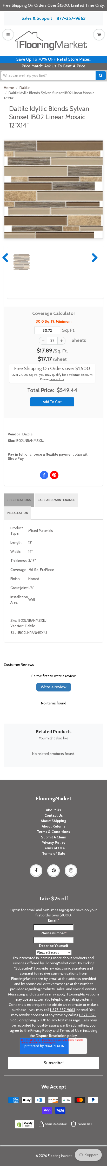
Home (9, 87)
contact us (57, 379)
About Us (53, 810)
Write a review (53, 686)
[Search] (101, 75)
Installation (17, 513)
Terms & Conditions (53, 831)
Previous (6, 257)
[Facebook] (36, 870)
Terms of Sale (53, 853)
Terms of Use (54, 848)
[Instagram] (71, 870)
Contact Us (53, 815)
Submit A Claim (53, 837)
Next (93, 257)
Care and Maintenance (56, 500)
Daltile (24, 87)
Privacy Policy (53, 842)
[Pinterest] (53, 870)
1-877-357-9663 (62, 1009)
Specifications (18, 500)
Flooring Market (60, 1156)
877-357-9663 (70, 18)
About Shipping (53, 820)
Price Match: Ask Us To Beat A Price (53, 65)
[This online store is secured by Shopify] (24, 1123)
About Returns (53, 826)
